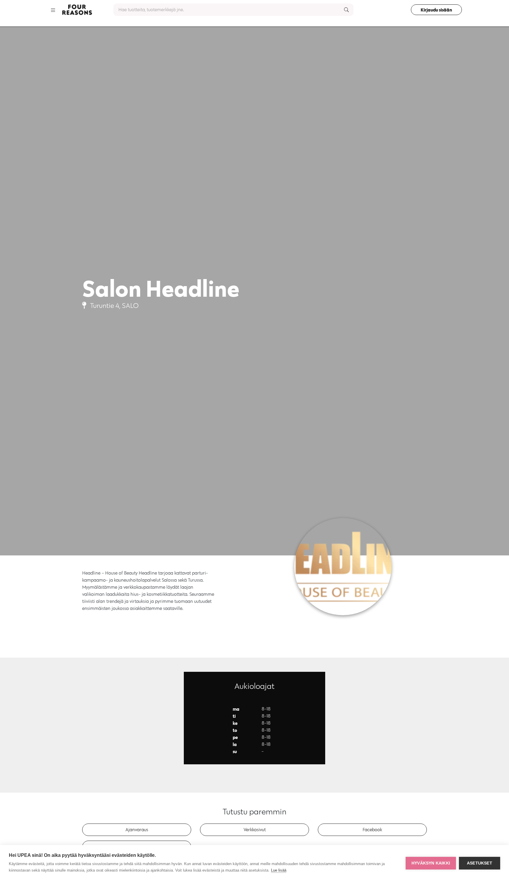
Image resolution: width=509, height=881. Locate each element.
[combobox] (233, 10)
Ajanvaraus (136, 829)
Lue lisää (278, 870)
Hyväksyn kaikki (431, 863)
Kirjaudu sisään (436, 10)
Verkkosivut (255, 829)
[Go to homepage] (77, 9)
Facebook (372, 829)
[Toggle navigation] (53, 9)
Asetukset (479, 863)
